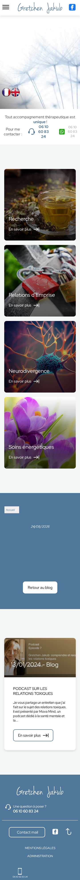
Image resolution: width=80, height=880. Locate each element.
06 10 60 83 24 (43, 131)
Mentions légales (40, 848)
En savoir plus (29, 735)
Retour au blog (40, 587)
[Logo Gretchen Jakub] (40, 7)
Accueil (10, 510)
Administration (40, 856)
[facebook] (72, 8)
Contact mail (27, 832)
